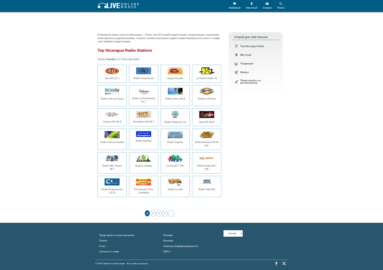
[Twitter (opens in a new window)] (284, 263)
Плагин (103, 240)
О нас (102, 246)
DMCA (166, 251)
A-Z (119, 59)
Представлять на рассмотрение (116, 235)
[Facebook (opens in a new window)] (276, 263)
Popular (110, 59)
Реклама (168, 235)
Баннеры (168, 240)
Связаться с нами (109, 251)
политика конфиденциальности (180, 246)
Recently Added (131, 59)
